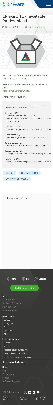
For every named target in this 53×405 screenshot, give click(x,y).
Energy (6, 327)
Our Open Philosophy (12, 303)
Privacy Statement (7, 398)
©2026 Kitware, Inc (11, 392)
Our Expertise (8, 299)
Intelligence (8, 324)
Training (7, 346)
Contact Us (24, 288)
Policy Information (24, 398)
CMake (9, 173)
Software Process (17, 179)
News (5, 367)
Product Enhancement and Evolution (18, 357)
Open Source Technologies (14, 362)
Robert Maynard (35, 27)
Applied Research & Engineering (16, 350)
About (5, 296)
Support (7, 343)
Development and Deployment (15, 353)
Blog (4, 370)
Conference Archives (41, 398)
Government (8, 316)
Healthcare (8, 331)
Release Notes (29, 173)
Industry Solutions (10, 339)
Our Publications (10, 310)
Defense (7, 320)
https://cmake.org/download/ (16, 91)
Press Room (8, 374)
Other (6, 334)
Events (5, 378)
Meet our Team (9, 307)
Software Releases (11, 381)
